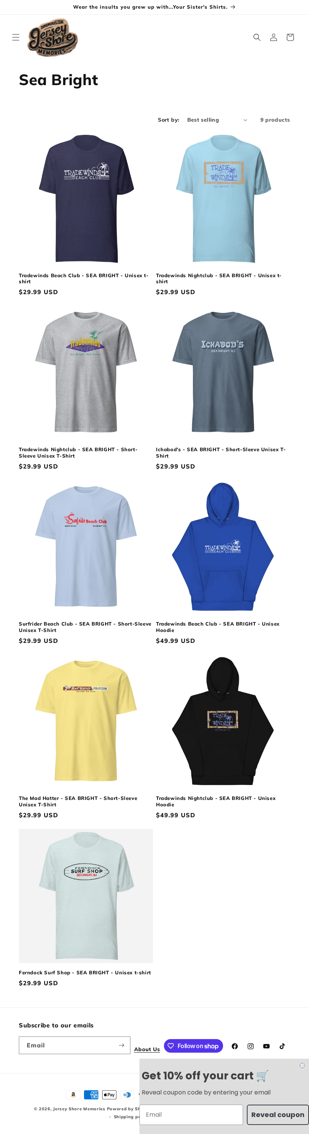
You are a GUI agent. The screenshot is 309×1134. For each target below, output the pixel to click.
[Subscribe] (121, 1045)
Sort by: (168, 119)
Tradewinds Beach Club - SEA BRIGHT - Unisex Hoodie (218, 627)
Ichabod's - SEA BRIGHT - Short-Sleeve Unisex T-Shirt (221, 452)
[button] (16, 37)
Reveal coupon (277, 1114)
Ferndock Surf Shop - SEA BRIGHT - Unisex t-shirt (85, 972)
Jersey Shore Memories (79, 1108)
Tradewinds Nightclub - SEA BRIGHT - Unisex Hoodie (215, 801)
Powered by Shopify (130, 1108)
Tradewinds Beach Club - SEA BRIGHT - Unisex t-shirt (84, 278)
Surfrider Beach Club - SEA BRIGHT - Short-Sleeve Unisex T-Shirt (85, 627)
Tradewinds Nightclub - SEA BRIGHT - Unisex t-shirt (219, 278)
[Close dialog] (302, 1065)
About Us (147, 1049)
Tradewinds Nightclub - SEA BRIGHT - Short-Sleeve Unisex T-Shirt (78, 452)
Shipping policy (131, 1116)
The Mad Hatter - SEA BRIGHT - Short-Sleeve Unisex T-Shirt (78, 801)
